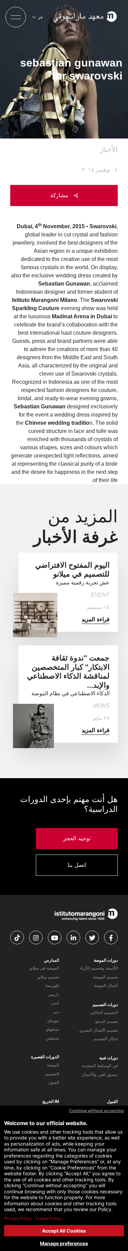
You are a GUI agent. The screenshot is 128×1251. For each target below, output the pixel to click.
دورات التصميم (105, 1004)
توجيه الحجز (76, 838)
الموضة (53, 1065)
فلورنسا (52, 985)
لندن (55, 1003)
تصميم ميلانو (48, 977)
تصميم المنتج (106, 1021)
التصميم (52, 1074)
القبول (112, 1101)
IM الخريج (50, 1101)
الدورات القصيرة (45, 1056)
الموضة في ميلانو (44, 968)
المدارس (51, 960)
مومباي (53, 1020)
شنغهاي (52, 1029)
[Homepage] (85, 17)
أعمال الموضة (106, 985)
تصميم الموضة (105, 977)
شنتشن (52, 1038)
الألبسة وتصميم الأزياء (99, 968)
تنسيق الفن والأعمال (100, 1074)
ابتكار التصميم (106, 1038)
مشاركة (60, 195)
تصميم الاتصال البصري (98, 1030)
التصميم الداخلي (104, 1012)
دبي (56, 1011)
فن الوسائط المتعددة (100, 1065)
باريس (53, 994)
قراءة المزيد (96, 619)
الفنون (53, 1082)
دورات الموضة (106, 960)
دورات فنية (108, 1058)
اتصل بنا (77, 865)
